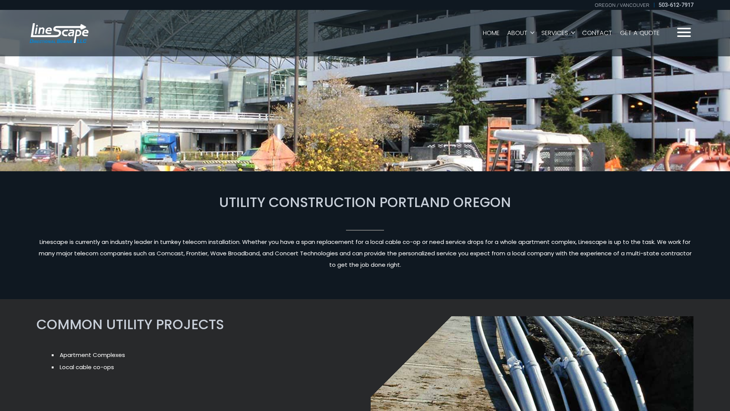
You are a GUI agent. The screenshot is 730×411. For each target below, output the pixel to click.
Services (554, 33)
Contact (597, 33)
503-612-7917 (676, 5)
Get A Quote (640, 33)
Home (491, 33)
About (517, 33)
